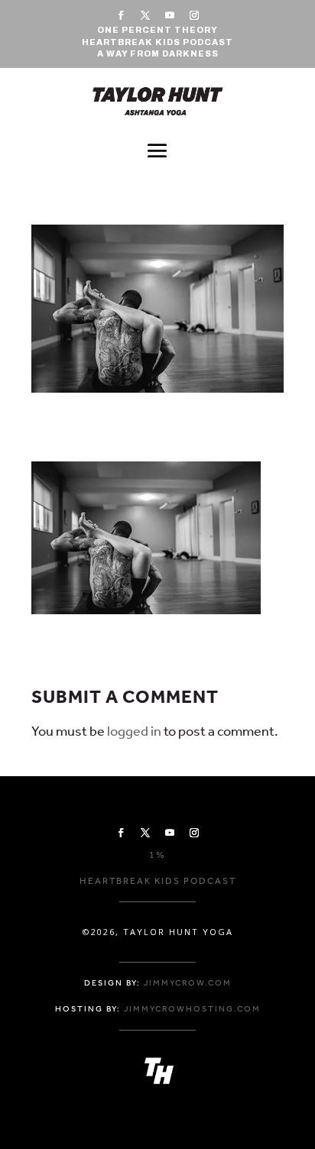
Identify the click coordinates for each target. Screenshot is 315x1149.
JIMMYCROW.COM (188, 983)
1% (157, 855)
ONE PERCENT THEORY (157, 29)
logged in (134, 731)
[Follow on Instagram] (194, 15)
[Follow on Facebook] (121, 15)
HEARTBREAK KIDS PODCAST (157, 42)
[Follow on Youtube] (170, 15)
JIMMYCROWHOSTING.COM (192, 1009)
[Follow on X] (145, 15)
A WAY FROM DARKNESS (158, 53)
